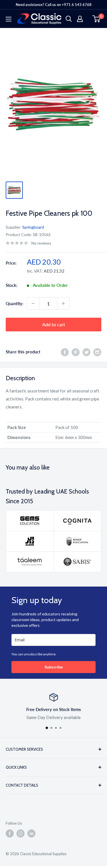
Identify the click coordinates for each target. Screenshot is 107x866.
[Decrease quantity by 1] (33, 303)
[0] (96, 18)
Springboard (33, 227)
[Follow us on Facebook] (10, 833)
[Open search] (69, 19)
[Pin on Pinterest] (76, 351)
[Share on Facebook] (65, 351)
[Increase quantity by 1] (63, 303)
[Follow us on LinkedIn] (31, 833)
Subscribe (54, 666)
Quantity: (14, 303)
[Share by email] (97, 351)
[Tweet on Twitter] (86, 351)
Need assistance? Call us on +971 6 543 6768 (54, 4)
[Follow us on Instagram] (21, 833)
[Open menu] (8, 19)
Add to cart (53, 324)
